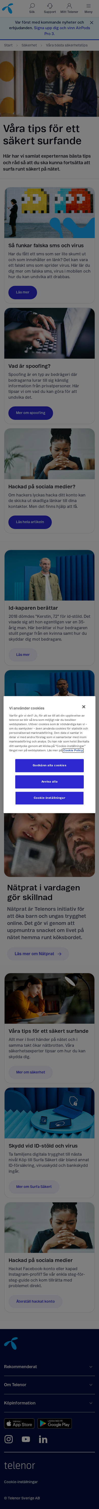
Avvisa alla (49, 781)
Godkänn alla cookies (49, 765)
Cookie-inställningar (49, 798)
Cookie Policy (73, 750)
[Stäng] (83, 706)
